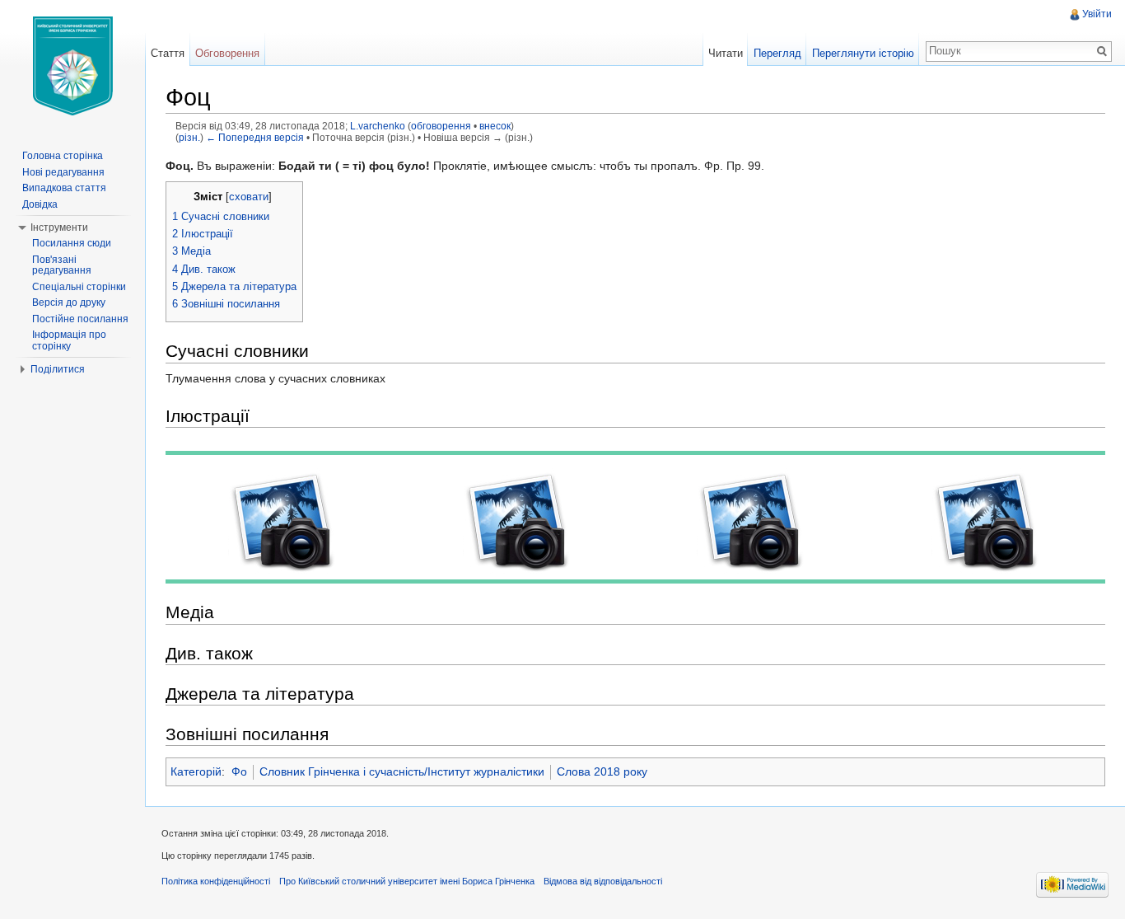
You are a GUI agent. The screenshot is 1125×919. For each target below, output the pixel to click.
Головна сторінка (62, 156)
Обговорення (227, 53)
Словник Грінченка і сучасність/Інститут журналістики (401, 771)
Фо (239, 771)
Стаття (167, 53)
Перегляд (777, 53)
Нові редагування (63, 172)
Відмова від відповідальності (603, 881)
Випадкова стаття (64, 188)
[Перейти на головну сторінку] (72, 66)
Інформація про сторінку (69, 340)
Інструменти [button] (59, 227)
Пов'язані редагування (61, 265)
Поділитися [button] (57, 369)
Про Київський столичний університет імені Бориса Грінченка (406, 881)
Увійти (1097, 14)
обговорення (441, 125)
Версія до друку (68, 302)
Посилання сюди (71, 243)
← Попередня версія (255, 137)
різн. (189, 137)
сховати (248, 197)
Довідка (40, 204)
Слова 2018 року (602, 771)
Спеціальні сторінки (79, 287)
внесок (495, 125)
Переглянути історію (863, 53)
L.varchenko (377, 125)
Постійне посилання (80, 319)
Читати (725, 53)
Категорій (196, 771)
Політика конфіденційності (215, 881)
